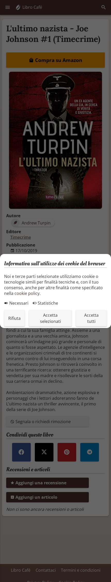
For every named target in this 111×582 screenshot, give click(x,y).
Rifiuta (14, 318)
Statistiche (47, 303)
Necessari (18, 303)
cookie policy (26, 293)
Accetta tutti (91, 318)
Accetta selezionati (50, 318)
